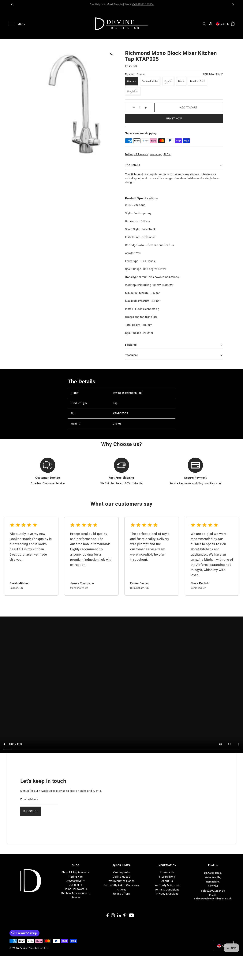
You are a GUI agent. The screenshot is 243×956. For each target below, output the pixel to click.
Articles (121, 889)
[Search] (204, 24)
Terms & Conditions (167, 889)
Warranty (156, 154)
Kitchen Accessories (74, 893)
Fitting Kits (76, 876)
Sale (74, 897)
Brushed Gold (197, 81)
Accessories (74, 880)
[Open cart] (233, 24)
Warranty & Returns (167, 885)
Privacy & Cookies (167, 893)
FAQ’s (167, 154)
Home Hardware (74, 888)
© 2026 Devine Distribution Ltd (28, 948)
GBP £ (225, 23)
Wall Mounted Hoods (121, 881)
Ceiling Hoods (121, 876)
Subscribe (30, 811)
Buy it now (174, 118)
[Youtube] (131, 915)
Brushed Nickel (150, 81)
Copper (168, 81)
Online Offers (121, 893)
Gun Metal (133, 91)
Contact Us (167, 872)
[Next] (233, 4)
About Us (167, 881)
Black (181, 81)
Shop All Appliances (74, 872)
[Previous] (12, 4)
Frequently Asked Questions (121, 885)
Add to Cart (188, 107)
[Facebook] (108, 915)
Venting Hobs (121, 872)
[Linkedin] (119, 915)
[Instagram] (113, 915)
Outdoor (74, 884)
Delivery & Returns (136, 154)
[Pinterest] (124, 915)
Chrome (131, 81)
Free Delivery (167, 876)
